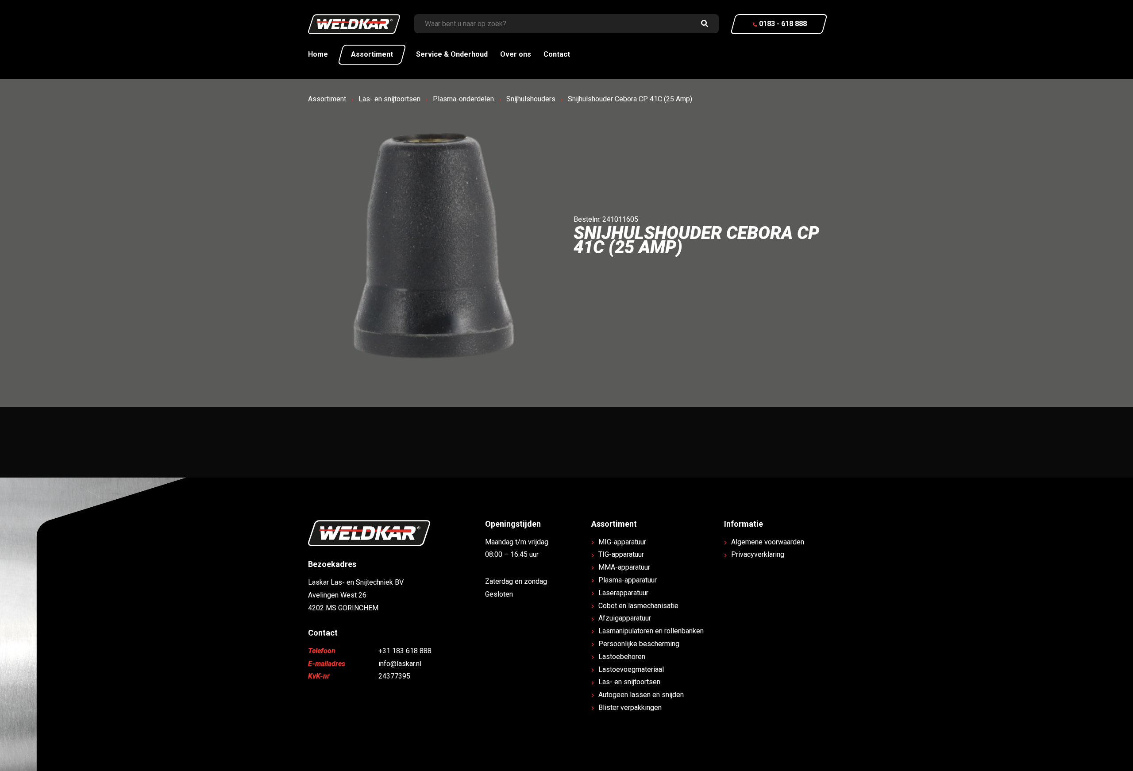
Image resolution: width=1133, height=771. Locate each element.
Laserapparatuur (623, 593)
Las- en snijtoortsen (389, 99)
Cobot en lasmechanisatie (638, 605)
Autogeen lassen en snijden (641, 694)
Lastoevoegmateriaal (631, 669)
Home (318, 54)
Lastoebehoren (621, 656)
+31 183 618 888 (405, 651)
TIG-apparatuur (621, 554)
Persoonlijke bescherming (638, 644)
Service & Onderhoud (452, 54)
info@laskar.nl (399, 663)
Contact (556, 54)
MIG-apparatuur (622, 542)
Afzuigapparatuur (624, 618)
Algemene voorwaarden (767, 542)
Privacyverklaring (757, 554)
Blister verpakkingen (630, 707)
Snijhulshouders (530, 99)
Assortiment (372, 54)
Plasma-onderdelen (463, 99)
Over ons (515, 54)
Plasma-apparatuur (627, 580)
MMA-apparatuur (624, 567)
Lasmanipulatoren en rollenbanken (651, 631)
